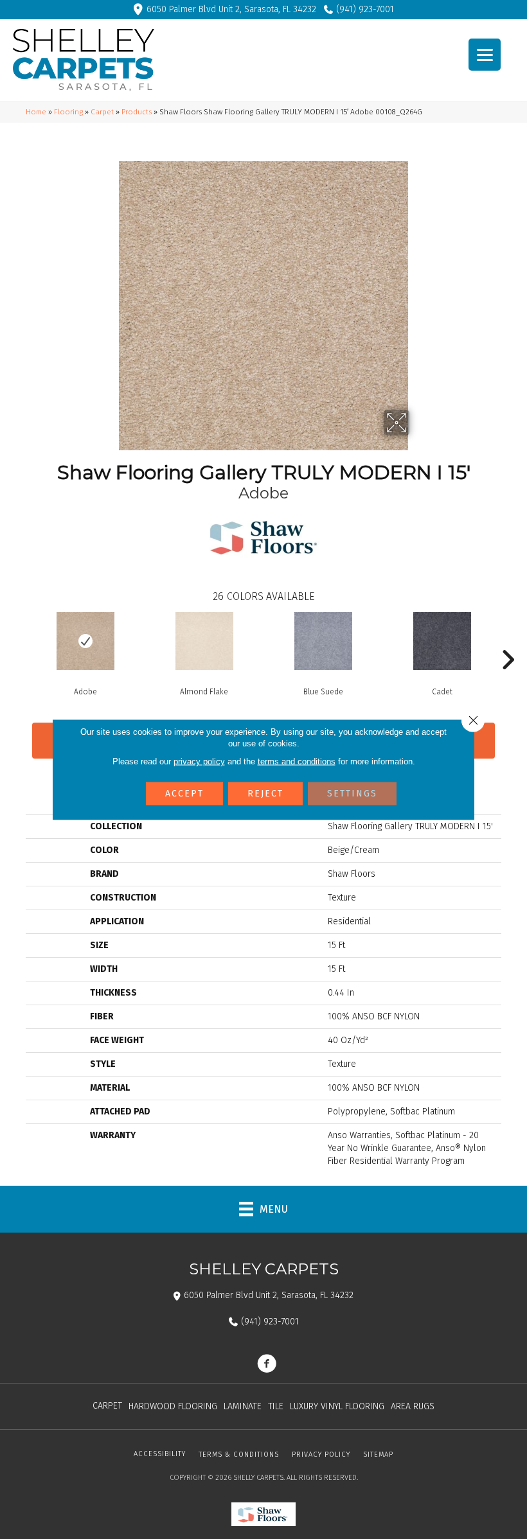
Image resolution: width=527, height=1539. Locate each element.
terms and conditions (296, 761)
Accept (184, 793)
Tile (275, 1406)
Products (136, 111)
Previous (19, 640)
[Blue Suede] (323, 641)
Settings (352, 793)
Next (507, 640)
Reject (265, 793)
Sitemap (378, 1454)
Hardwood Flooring (173, 1406)
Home (36, 111)
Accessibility (160, 1454)
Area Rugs (412, 1406)
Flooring (68, 111)
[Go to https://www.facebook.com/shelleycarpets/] (266, 1365)
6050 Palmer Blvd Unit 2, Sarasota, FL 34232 (231, 9)
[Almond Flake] (204, 641)
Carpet (102, 111)
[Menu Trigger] (485, 55)
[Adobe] (85, 641)
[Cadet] (441, 641)
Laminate (243, 1406)
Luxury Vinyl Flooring (337, 1406)
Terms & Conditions (239, 1454)
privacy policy (199, 761)
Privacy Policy (321, 1454)
